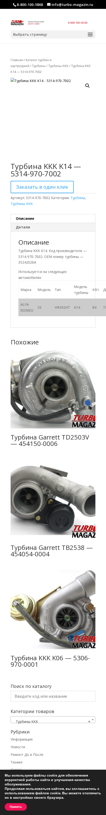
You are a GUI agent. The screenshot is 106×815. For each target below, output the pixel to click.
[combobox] (53, 719)
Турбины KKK (58, 66)
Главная (17, 60)
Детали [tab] (23, 227)
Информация (22, 739)
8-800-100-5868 (30, 4)
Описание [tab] (25, 218)
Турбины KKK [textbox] (51, 721)
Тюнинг (17, 762)
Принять (16, 807)
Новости (18, 747)
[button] (87, 85)
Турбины (39, 66)
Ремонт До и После (27, 754)
